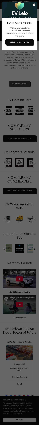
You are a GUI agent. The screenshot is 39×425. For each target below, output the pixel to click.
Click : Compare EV (19, 42)
